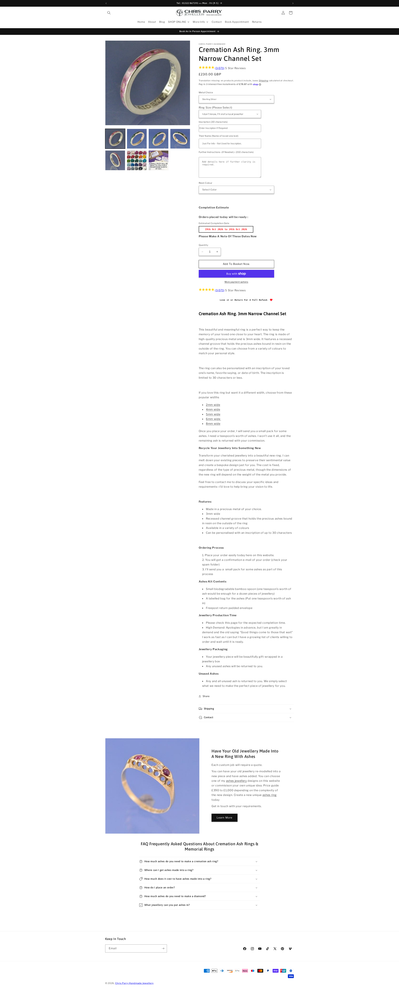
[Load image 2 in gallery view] (137, 139)
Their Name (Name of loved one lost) (218, 136)
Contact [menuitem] (217, 21)
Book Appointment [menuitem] (237, 21)
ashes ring (269, 795)
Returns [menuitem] (257, 21)
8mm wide (213, 423)
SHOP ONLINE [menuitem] (177, 21)
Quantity (203, 245)
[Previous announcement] (106, 3)
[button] (109, 13)
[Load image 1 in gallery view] (115, 139)
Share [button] (206, 696)
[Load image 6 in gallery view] (137, 160)
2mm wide (213, 404)
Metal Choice (206, 92)
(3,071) (219, 68)
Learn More (224, 817)
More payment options (236, 282)
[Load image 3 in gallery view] (158, 139)
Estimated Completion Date (214, 223)
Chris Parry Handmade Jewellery (134, 983)
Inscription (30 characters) (213, 122)
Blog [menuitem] (162, 21)
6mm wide (213, 419)
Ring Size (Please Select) (215, 107)
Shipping (263, 80)
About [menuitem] (152, 21)
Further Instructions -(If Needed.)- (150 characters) (226, 152)
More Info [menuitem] (199, 21)
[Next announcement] (293, 3)
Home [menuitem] (141, 21)
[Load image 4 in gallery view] (180, 139)
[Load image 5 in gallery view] (115, 160)
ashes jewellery (236, 780)
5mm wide (213, 414)
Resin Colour (205, 183)
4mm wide (213, 409)
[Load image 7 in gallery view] (158, 160)
